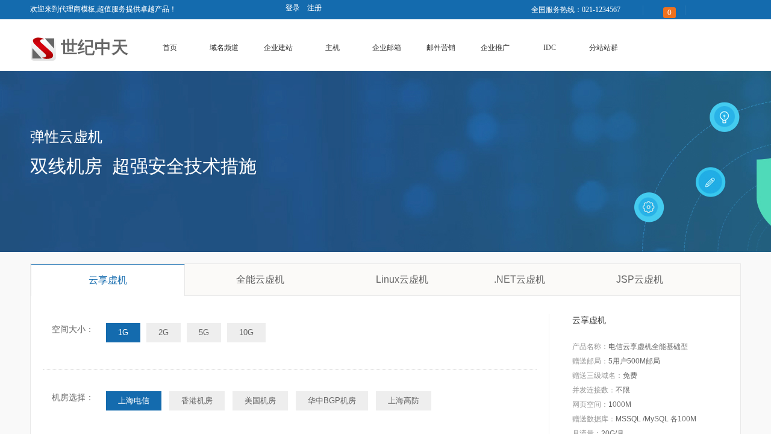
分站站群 (603, 47)
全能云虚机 (260, 279)
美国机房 (260, 400)
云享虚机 (108, 280)
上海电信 (133, 400)
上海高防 (403, 400)
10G (246, 332)
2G (163, 332)
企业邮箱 (386, 47)
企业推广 (495, 47)
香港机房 (197, 400)
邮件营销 (440, 47)
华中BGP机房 (332, 400)
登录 (293, 8)
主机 (332, 47)
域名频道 (224, 47)
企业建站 (278, 47)
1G (123, 332)
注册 (314, 8)
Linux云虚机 (402, 279)
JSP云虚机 (639, 279)
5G (204, 332)
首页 (170, 47)
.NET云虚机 (519, 279)
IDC (549, 47)
